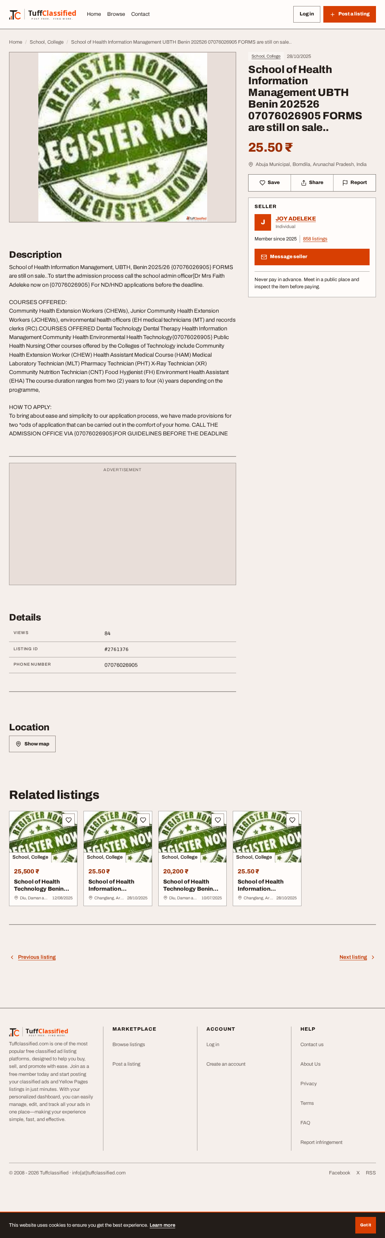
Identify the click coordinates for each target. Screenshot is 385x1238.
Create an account (226, 1064)
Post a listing (126, 1064)
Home (94, 14)
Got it (365, 1225)
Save (274, 182)
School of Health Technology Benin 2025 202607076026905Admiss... (192, 896)
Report (358, 182)
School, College (266, 56)
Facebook (339, 1173)
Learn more (162, 1225)
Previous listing (37, 957)
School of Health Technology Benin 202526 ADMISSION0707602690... (42, 896)
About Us (310, 1064)
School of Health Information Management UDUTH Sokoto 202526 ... (260, 896)
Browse (116, 14)
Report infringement (321, 1142)
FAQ (305, 1122)
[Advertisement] (122, 527)
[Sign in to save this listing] (68, 820)
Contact (140, 14)
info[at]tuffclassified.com (99, 1173)
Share (316, 182)
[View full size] (122, 137)
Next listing (353, 957)
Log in (307, 14)
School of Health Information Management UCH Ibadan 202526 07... (115, 892)
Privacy (308, 1083)
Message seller (288, 256)
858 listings (315, 239)
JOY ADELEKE (296, 219)
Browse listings (128, 1044)
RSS (371, 1173)
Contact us (312, 1044)
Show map (36, 744)
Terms (307, 1103)
